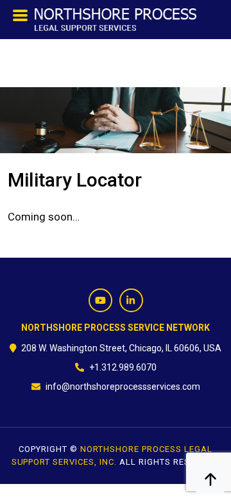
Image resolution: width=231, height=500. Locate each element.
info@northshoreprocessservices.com (123, 386)
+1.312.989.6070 (123, 367)
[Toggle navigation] (21, 18)
